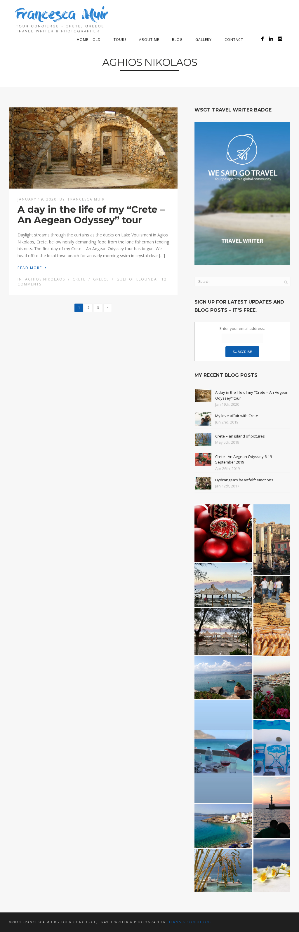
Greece (101, 279)
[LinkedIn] (271, 38)
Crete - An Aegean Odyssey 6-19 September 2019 (243, 459)
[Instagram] (280, 38)
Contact (234, 39)
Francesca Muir (86, 199)
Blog (177, 39)
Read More (32, 267)
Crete (79, 279)
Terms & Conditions (190, 922)
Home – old (89, 39)
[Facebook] (262, 38)
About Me (149, 39)
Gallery (203, 39)
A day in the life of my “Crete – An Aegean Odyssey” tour (91, 214)
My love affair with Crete (236, 415)
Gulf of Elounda (137, 279)
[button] (223, 533)
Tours (120, 39)
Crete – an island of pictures (240, 436)
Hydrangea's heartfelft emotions (244, 479)
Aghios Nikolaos (45, 279)
